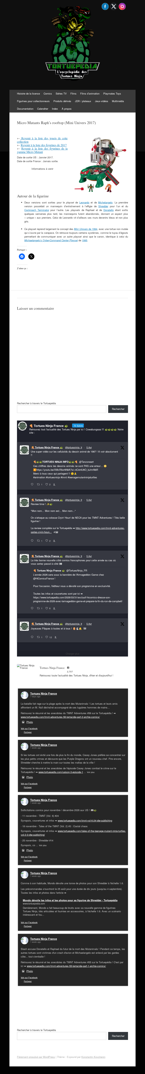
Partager (28, 732)
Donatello (108, 210)
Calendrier (42, 108)
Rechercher (118, 409)
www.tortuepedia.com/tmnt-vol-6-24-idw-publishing (85, 820)
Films (73, 93)
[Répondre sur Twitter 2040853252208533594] (33, 608)
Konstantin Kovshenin (93, 1057)
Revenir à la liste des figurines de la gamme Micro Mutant (42, 150)
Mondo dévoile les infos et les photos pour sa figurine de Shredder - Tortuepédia (70, 900)
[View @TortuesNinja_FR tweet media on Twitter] (85, 628)
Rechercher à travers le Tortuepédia (36, 403)
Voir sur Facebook (29, 728)
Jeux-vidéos (101, 101)
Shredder (103, 206)
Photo (29, 722)
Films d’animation (89, 93)
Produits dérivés (62, 101)
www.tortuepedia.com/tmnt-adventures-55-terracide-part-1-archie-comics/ (66, 966)
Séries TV (61, 93)
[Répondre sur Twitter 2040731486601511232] (33, 637)
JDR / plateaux (83, 101)
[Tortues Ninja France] (26, 666)
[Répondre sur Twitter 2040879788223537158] (33, 484)
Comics (48, 93)
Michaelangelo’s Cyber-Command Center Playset (51, 240)
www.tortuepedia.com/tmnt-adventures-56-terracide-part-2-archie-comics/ (60, 717)
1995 (84, 240)
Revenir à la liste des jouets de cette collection (42, 140)
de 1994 (85, 229)
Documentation (25, 108)
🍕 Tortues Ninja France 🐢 (47, 447)
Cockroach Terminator (36, 210)
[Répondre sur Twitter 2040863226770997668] (33, 541)
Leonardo (84, 202)
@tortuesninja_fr (73, 447)
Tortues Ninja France (43, 693)
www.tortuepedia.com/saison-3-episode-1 (61, 772)
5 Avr (89, 447)
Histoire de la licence (28, 93)
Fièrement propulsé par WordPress (36, 1057)
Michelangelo (105, 202)
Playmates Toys (112, 93)
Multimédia (118, 101)
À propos (67, 108)
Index (55, 108)
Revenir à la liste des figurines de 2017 (44, 145)
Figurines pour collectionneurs (33, 101)
